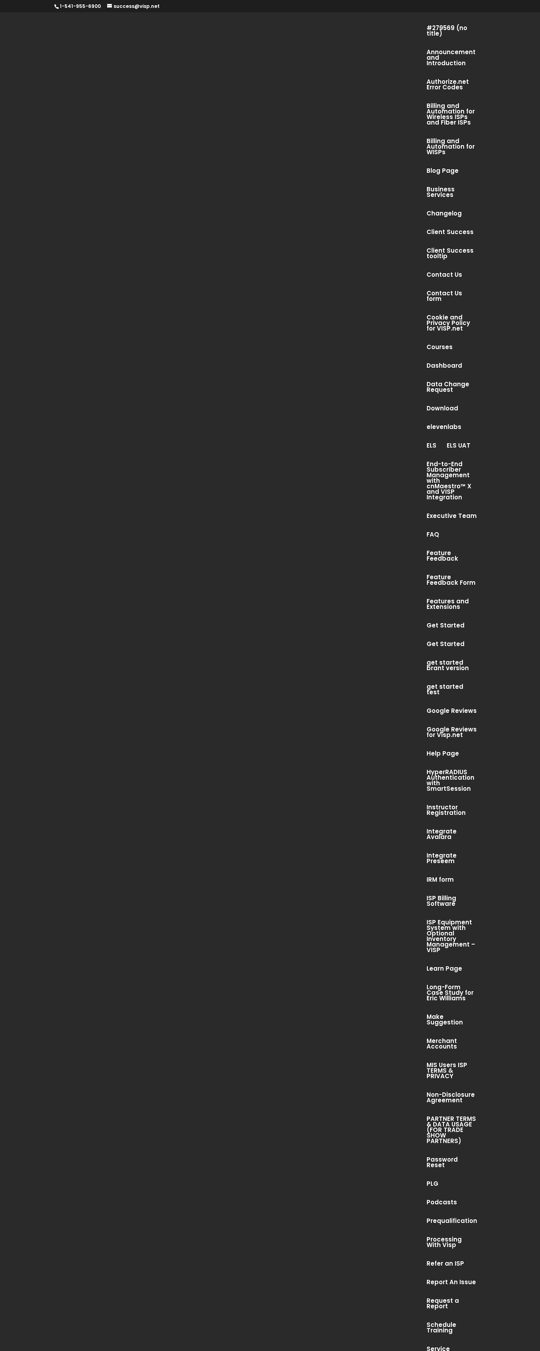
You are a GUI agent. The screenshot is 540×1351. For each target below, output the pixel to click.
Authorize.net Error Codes (448, 85)
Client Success (450, 232)
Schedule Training (441, 1328)
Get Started (445, 626)
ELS (431, 446)
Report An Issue (451, 1282)
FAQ (433, 535)
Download (442, 409)
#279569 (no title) (447, 31)
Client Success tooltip (450, 254)
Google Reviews (452, 711)
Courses (440, 347)
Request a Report (443, 1304)
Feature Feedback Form (451, 580)
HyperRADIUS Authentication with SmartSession (450, 781)
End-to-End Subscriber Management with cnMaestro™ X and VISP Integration (449, 481)
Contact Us (444, 275)
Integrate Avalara (442, 835)
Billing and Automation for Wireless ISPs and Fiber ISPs (451, 115)
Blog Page (443, 171)
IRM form (440, 880)
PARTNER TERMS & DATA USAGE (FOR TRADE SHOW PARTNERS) (451, 1130)
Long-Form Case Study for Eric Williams (450, 993)
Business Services (441, 193)
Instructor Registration (446, 811)
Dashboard (444, 366)
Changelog (444, 214)
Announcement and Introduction (451, 58)
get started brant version (448, 666)
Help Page (443, 754)
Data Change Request (448, 388)
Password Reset (442, 1163)
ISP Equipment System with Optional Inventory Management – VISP (451, 937)
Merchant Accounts (442, 1044)
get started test (445, 690)
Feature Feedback (442, 556)
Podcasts (442, 1203)
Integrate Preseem (442, 859)
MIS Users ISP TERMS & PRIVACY (447, 1071)
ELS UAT (458, 446)
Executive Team (452, 516)
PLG (432, 1184)
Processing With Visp (444, 1243)
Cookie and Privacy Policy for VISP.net (448, 324)
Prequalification (452, 1221)
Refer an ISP (445, 1264)
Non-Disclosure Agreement (451, 1098)
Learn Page (444, 969)
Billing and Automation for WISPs (451, 147)
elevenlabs (444, 427)
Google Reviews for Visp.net (452, 733)
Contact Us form (444, 297)
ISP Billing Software (441, 902)
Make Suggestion (445, 1020)
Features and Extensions (448, 605)
